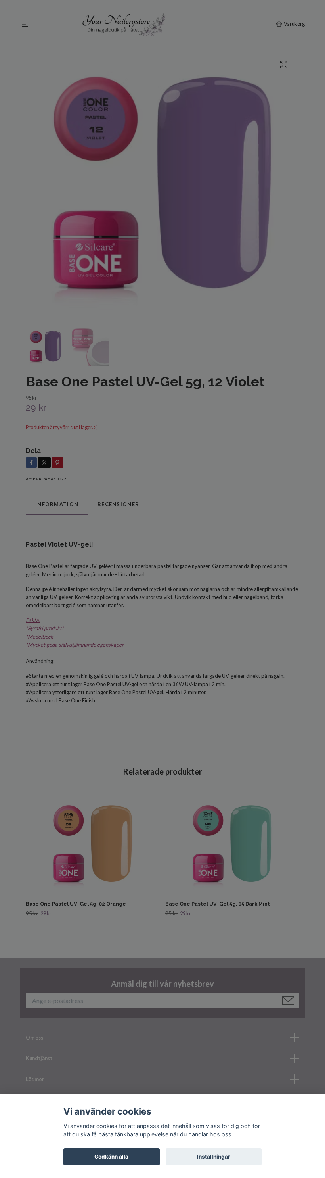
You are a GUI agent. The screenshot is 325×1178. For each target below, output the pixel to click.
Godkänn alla (111, 1156)
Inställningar (213, 1156)
